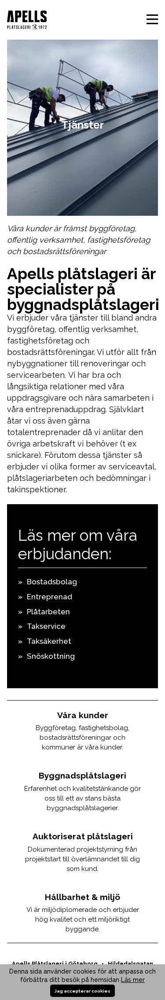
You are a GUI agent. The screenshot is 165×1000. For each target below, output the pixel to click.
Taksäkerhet (49, 641)
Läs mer (133, 979)
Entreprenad (49, 596)
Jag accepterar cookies (82, 991)
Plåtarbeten (48, 611)
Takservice (46, 626)
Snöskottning (51, 656)
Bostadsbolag (52, 581)
